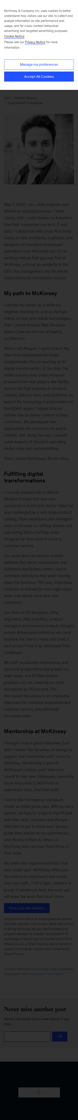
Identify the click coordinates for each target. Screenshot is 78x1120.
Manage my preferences (39, 64)
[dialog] (39, 45)
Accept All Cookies (39, 76)
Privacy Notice (35, 42)
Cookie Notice (14, 36)
